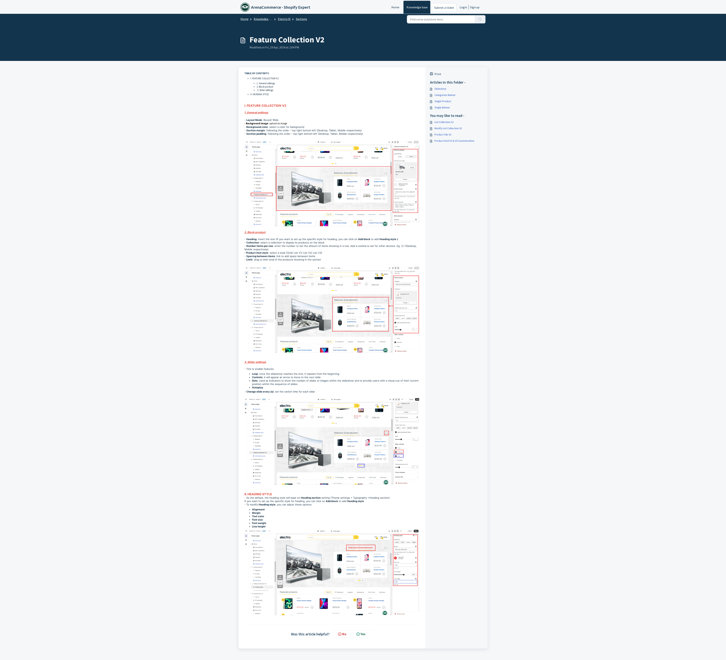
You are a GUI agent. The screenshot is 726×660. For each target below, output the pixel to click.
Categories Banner (445, 95)
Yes (363, 634)
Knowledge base (417, 7)
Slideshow (440, 88)
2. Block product (265, 86)
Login (463, 7)
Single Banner (442, 107)
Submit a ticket (444, 7)
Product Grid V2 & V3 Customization (454, 140)
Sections (301, 19)
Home (395, 7)
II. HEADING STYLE (260, 94)
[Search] (480, 19)
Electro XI (284, 19)
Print (437, 74)
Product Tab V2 (442, 134)
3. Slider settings (265, 90)
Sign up (474, 7)
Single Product (442, 101)
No (344, 634)
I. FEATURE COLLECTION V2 (264, 78)
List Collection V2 (444, 122)
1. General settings (266, 83)
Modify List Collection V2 (448, 128)
